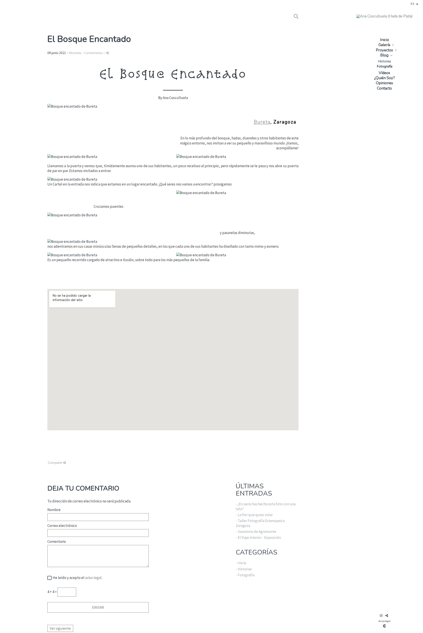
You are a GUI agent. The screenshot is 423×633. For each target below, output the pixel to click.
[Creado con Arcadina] (384, 625)
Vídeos (384, 72)
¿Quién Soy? (384, 78)
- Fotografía (245, 575)
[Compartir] (107, 53)
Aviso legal (384, 621)
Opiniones (384, 83)
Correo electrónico (62, 525)
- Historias (244, 569)
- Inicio (241, 562)
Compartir (55, 462)
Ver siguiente (60, 628)
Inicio (384, 39)
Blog (384, 55)
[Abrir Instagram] (381, 615)
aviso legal (93, 577)
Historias (384, 61)
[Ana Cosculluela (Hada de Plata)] (384, 18)
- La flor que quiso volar (254, 514)
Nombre (54, 509)
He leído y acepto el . (76, 577)
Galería (384, 44)
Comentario (56, 541)
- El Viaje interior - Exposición (258, 537)
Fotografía (384, 66)
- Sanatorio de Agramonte (256, 531)
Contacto (384, 88)
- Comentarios (93, 53)
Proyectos (384, 50)
